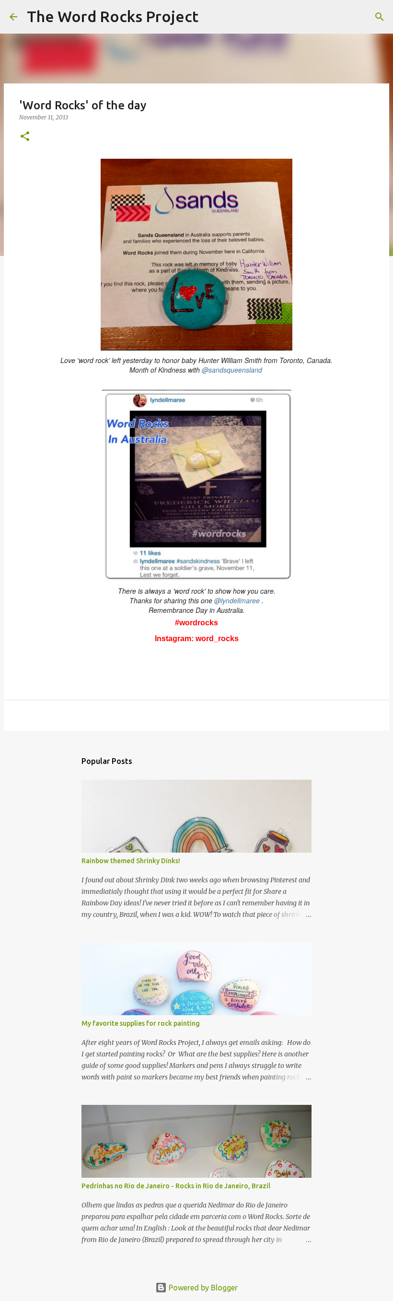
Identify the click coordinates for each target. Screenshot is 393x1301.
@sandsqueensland (232, 370)
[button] (25, 136)
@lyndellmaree (237, 600)
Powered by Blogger (202, 1287)
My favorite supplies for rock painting (140, 1023)
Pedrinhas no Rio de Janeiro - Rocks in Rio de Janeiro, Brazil (175, 1186)
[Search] (212, 16)
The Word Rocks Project (112, 16)
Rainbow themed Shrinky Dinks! (130, 861)
